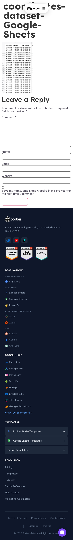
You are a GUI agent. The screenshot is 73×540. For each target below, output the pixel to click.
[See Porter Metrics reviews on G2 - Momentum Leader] (12, 254)
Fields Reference (15, 486)
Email (5, 163)
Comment (9, 117)
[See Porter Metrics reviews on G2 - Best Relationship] (42, 254)
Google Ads (16, 369)
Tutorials (10, 480)
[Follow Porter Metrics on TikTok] (24, 240)
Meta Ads (14, 362)
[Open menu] (43, 8)
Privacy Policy (38, 518)
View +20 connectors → (19, 413)
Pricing (9, 467)
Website (7, 175)
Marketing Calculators (18, 499)
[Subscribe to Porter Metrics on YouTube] (16, 240)
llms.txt (47, 526)
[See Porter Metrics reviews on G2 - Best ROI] (27, 254)
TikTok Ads (15, 400)
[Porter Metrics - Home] (33, 8)
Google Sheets (18, 299)
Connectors (14, 355)
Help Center (12, 492)
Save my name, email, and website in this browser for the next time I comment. (36, 192)
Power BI (14, 305)
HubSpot (14, 387)
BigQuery (14, 282)
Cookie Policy (57, 518)
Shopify (13, 381)
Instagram (15, 375)
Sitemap (34, 526)
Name (6, 151)
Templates (11, 474)
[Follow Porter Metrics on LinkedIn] (8, 240)
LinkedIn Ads (16, 394)
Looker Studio (17, 293)
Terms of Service (17, 518)
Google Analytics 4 (20, 406)
